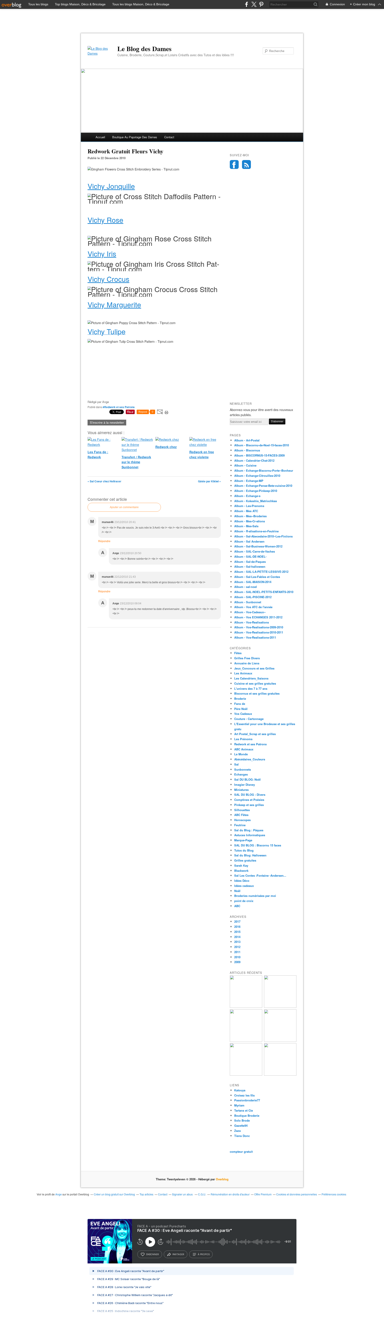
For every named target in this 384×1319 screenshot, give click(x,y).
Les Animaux (243, 673)
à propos (204, 1254)
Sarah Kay (241, 865)
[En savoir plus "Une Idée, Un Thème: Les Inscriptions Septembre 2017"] (280, 1006)
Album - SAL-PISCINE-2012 (253, 597)
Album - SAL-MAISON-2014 (252, 582)
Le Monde (241, 754)
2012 (237, 947)
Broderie (240, 698)
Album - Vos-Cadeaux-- (250, 612)
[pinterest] (261, 4)
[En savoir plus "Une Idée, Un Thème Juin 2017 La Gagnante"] (246, 1074)
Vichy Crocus (108, 279)
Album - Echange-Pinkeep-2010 (255, 491)
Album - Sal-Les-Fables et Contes (257, 577)
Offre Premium (263, 1194)
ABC (237, 906)
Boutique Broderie (246, 1115)
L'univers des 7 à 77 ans (250, 688)
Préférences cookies (334, 1194)
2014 (237, 937)
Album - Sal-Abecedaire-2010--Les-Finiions (263, 536)
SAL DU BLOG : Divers (249, 794)
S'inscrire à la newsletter (107, 422)
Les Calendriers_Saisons (251, 678)
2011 (237, 952)
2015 (237, 932)
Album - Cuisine (245, 465)
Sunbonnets (242, 769)
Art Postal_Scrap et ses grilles (255, 734)
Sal (236, 764)
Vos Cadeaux (243, 714)
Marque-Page (243, 840)
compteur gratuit (241, 1151)
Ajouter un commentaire (124, 507)
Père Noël (241, 709)
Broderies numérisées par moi (255, 896)
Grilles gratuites (245, 860)
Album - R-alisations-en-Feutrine (256, 531)
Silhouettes (242, 810)
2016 (237, 926)
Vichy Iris (102, 253)
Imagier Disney (244, 784)
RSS (246, 164)
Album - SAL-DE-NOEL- (250, 556)
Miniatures (241, 790)
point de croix (243, 901)
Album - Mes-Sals (246, 526)
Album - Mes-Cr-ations (249, 521)
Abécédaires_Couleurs (249, 759)
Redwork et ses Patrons (250, 744)
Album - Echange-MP (248, 481)
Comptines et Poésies (249, 800)
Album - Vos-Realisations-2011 (255, 637)
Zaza (237, 1131)
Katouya (239, 1090)
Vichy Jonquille (111, 186)
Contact (169, 137)
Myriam (239, 1105)
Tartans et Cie (243, 1110)
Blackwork (241, 870)
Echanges (241, 774)
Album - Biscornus (247, 450)
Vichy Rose (105, 219)
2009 (237, 962)
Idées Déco (241, 880)
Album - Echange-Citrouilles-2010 (257, 475)
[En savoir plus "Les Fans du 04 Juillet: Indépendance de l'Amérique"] (280, 1040)
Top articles (146, 1194)
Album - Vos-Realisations (251, 622)
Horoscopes (242, 820)
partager (178, 1254)
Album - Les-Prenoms (249, 506)
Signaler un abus (182, 1194)
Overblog (222, 1179)
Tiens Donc (242, 1136)
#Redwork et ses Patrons (119, 407)
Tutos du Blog (244, 850)
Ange (58, 1194)
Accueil (100, 137)
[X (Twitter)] (254, 4)
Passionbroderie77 (247, 1100)
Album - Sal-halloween (249, 566)
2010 (237, 957)
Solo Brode (242, 1120)
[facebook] (246, 4)
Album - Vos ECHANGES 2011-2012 (258, 617)
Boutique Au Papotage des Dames (134, 137)
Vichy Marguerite (114, 304)
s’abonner (152, 1254)
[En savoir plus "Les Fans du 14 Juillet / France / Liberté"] (246, 1040)
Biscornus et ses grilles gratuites (257, 693)
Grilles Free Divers (247, 658)
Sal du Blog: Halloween (250, 855)
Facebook (234, 164)
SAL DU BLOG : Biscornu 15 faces (257, 845)
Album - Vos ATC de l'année (253, 607)
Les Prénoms (243, 739)
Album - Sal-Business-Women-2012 (258, 546)
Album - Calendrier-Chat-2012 (254, 460)
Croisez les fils (244, 1095)
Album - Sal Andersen (249, 541)
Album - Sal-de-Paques (250, 561)
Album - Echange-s (247, 496)
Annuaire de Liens (246, 663)
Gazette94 (241, 1125)
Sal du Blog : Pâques (248, 830)
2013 (237, 942)
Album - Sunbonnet (247, 602)
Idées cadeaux (244, 886)
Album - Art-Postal (247, 440)
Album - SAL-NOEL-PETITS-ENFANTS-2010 (263, 592)
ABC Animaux (243, 749)
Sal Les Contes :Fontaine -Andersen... (260, 875)
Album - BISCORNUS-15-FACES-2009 (259, 455)
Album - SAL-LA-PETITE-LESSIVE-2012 (261, 571)
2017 (237, 921)
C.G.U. (202, 1194)
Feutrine (240, 825)
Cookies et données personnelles (296, 1194)
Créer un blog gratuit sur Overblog (114, 1194)
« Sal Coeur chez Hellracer (104, 481)
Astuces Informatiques (249, 835)
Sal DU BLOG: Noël (247, 779)
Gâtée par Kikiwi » (209, 481)
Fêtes (238, 653)
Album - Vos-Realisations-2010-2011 (258, 632)
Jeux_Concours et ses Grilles (254, 668)
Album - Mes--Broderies (250, 516)
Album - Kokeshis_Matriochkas (255, 501)
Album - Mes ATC (246, 511)
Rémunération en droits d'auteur (230, 1194)
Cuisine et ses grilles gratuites (255, 683)
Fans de (239, 704)
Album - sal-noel (245, 587)
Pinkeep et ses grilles (249, 805)
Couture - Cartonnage (249, 719)
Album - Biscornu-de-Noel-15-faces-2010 (261, 445)
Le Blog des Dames (144, 48)
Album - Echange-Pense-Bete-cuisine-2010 (263, 485)
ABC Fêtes (241, 815)
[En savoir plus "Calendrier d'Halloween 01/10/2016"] (246, 1006)
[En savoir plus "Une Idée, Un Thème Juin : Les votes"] (280, 1074)
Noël (237, 891)
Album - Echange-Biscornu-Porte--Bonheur (263, 470)
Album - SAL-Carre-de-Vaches (254, 551)
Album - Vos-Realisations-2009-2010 (258, 627)
